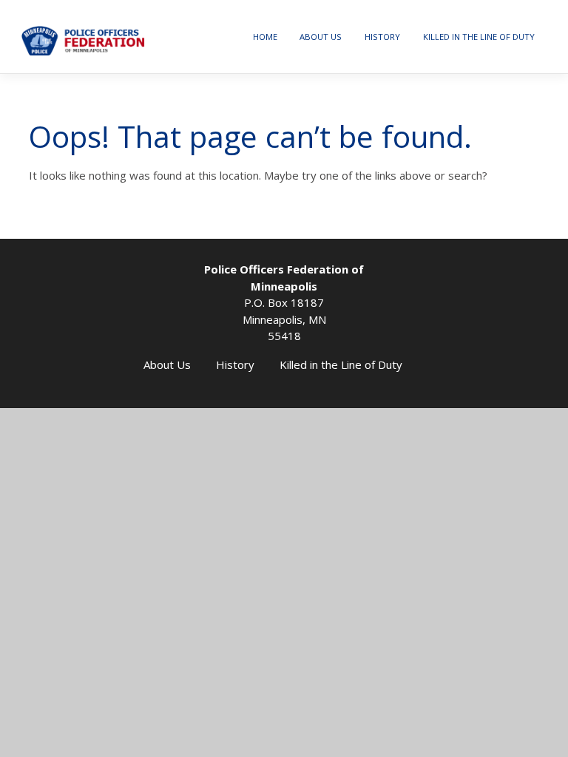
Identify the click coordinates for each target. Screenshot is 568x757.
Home (265, 36)
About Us (321, 36)
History (382, 36)
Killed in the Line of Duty (479, 36)
